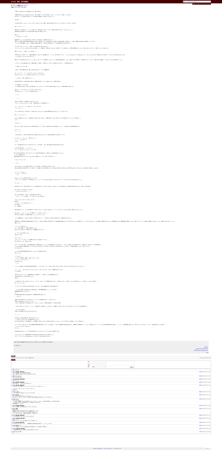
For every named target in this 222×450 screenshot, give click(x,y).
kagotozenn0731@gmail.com (202, 348)
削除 (200, 371)
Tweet (207, 352)
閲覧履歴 (100, 448)
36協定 (24, 7)
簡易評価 (13, 356)
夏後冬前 (206, 347)
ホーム (186, 1)
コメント (13, 359)
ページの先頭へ (206, 448)
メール (89, 363)
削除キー (89, 365)
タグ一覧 (103, 448)
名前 (88, 361)
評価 (88, 366)
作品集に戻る (191, 1)
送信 (133, 367)
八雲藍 (21, 7)
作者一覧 (106, 448)
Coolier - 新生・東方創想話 (19, 1)
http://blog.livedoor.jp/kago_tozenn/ (201, 350)
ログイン (113, 448)
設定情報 (109, 448)
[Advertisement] (17, 440)
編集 (196, 1)
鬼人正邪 (17, 7)
